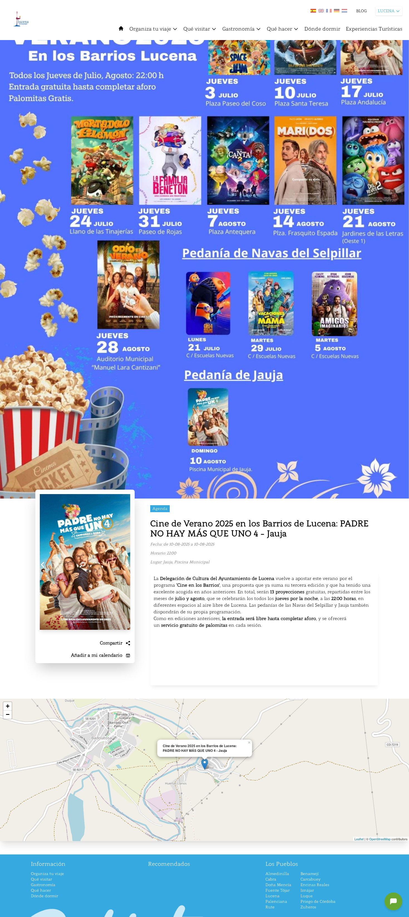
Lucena (272, 896)
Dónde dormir (322, 29)
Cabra (270, 879)
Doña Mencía (278, 885)
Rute (270, 907)
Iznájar (307, 890)
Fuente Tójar (277, 890)
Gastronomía (238, 29)
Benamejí (309, 873)
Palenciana (276, 901)
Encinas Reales (314, 885)
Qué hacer (279, 29)
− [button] (7, 714)
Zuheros (308, 907)
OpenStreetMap (380, 839)
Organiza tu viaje (150, 29)
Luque (306, 896)
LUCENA (386, 11)
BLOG (361, 11)
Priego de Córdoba (318, 901)
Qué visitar (196, 29)
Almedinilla (277, 873)
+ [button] (7, 706)
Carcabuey (310, 879)
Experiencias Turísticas (374, 29)
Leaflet (359, 839)
